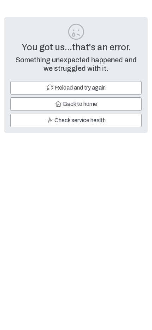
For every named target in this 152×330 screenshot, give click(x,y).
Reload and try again (80, 88)
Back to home (79, 104)
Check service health (79, 120)
